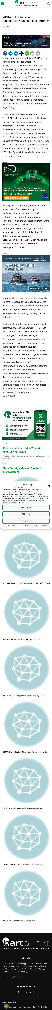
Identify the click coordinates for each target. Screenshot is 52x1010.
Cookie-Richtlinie (12, 525)
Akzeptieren (26, 507)
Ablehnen (26, 514)
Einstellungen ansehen (26, 521)
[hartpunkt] (26, 3)
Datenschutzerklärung (29, 525)
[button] (48, 486)
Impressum (44, 525)
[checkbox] (6, 1006)
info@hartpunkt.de (17, 977)
